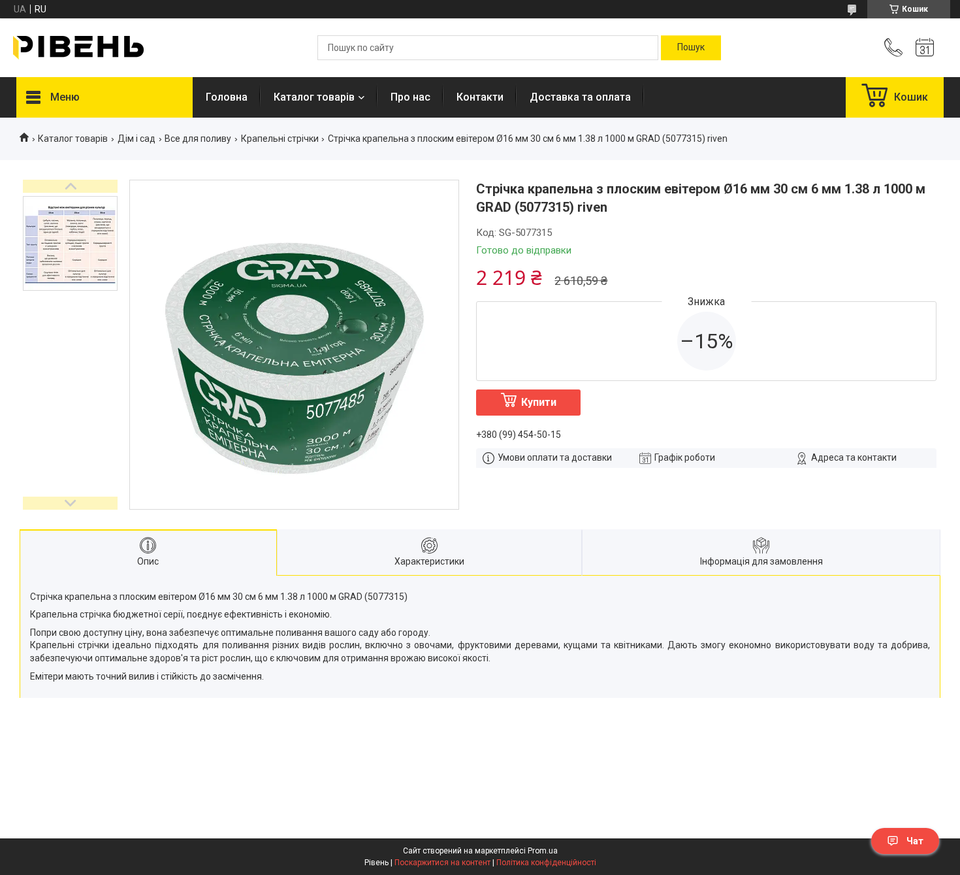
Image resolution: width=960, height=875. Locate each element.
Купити (538, 402)
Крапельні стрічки (280, 138)
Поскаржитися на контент (442, 862)
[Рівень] (78, 47)
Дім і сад (136, 138)
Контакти (480, 97)
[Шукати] (691, 47)
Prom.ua (543, 850)
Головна (227, 97)
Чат (914, 841)
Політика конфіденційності (546, 862)
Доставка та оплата (580, 97)
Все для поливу (198, 138)
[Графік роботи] (925, 48)
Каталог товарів (314, 97)
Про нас (410, 97)
